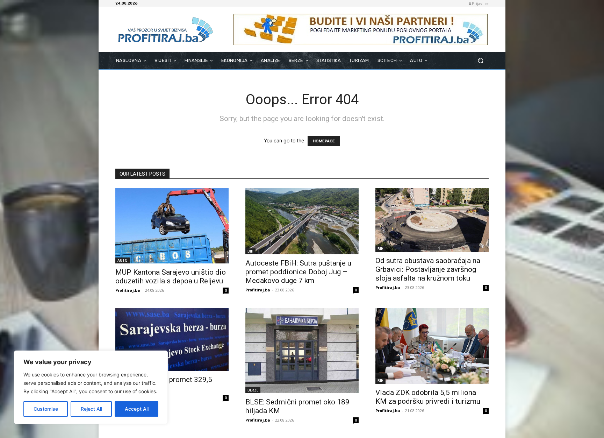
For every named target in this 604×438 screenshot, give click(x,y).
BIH (250, 251)
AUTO (122, 260)
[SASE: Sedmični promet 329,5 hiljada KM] (172, 339)
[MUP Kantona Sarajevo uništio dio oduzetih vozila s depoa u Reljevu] (172, 225)
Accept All (137, 409)
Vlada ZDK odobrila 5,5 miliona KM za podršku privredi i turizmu (427, 396)
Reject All (91, 409)
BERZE (252, 390)
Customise (46, 409)
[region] (91, 387)
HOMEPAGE (324, 141)
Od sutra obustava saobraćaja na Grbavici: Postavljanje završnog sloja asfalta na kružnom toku (427, 269)
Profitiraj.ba (127, 290)
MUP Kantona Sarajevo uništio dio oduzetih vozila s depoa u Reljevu (170, 276)
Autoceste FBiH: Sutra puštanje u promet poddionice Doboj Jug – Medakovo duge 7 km (298, 272)
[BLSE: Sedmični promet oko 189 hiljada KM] (302, 350)
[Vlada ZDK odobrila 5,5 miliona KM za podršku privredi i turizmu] (432, 346)
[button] (480, 60)
